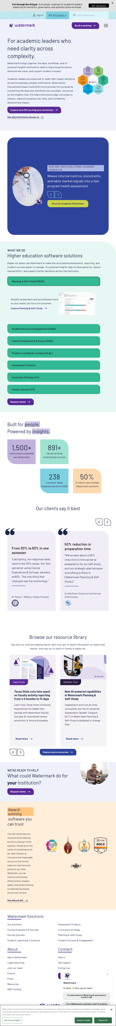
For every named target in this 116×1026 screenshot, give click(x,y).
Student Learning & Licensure (23, 940)
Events (11, 973)
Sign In (40, 15)
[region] (58, 1015)
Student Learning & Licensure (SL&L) (32, 353)
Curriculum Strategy (69, 929)
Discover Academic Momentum (68, 203)
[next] (58, 194)
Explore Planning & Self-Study (26, 308)
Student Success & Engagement (75, 940)
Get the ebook (99, 5)
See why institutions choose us (23, 117)
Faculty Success (16, 934)
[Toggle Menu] (106, 25)
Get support (64, 962)
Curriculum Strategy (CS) (25, 377)
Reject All (103, 1020)
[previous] (50, 194)
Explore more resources (55, 752)
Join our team (14, 967)
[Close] (111, 1009)
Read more (22, 738)
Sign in (61, 957)
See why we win (15, 900)
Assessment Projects (23, 365)
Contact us (64, 967)
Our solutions (14, 924)
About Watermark (17, 957)
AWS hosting (14, 989)
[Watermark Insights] (22, 25)
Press (10, 978)
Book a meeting (83, 25)
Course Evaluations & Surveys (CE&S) (32, 340)
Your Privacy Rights (12, 1020)
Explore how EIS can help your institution (31, 110)
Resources (13, 984)
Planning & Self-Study (70, 934)
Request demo (18, 401)
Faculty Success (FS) (23, 389)
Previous (99, 522)
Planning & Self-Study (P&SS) (28, 281)
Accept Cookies (84, 1020)
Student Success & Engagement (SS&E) (34, 328)
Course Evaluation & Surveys (23, 929)
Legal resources (15, 962)
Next (107, 522)
